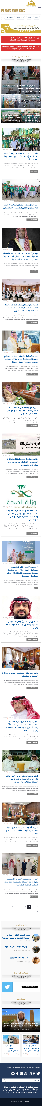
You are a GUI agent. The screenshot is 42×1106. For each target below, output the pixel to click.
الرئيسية (37, 17)
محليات (29, 17)
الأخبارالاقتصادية (9, 17)
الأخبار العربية (20, 17)
